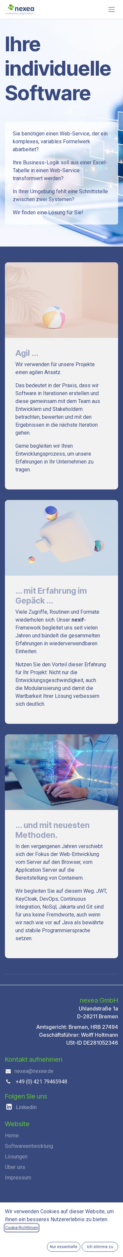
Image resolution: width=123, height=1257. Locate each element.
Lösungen (16, 1156)
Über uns (15, 1167)
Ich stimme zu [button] (100, 1247)
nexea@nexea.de (33, 1071)
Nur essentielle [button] (63, 1247)
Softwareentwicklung (29, 1146)
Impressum (18, 1177)
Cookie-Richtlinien (21, 1227)
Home (12, 1135)
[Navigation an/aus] (111, 9)
